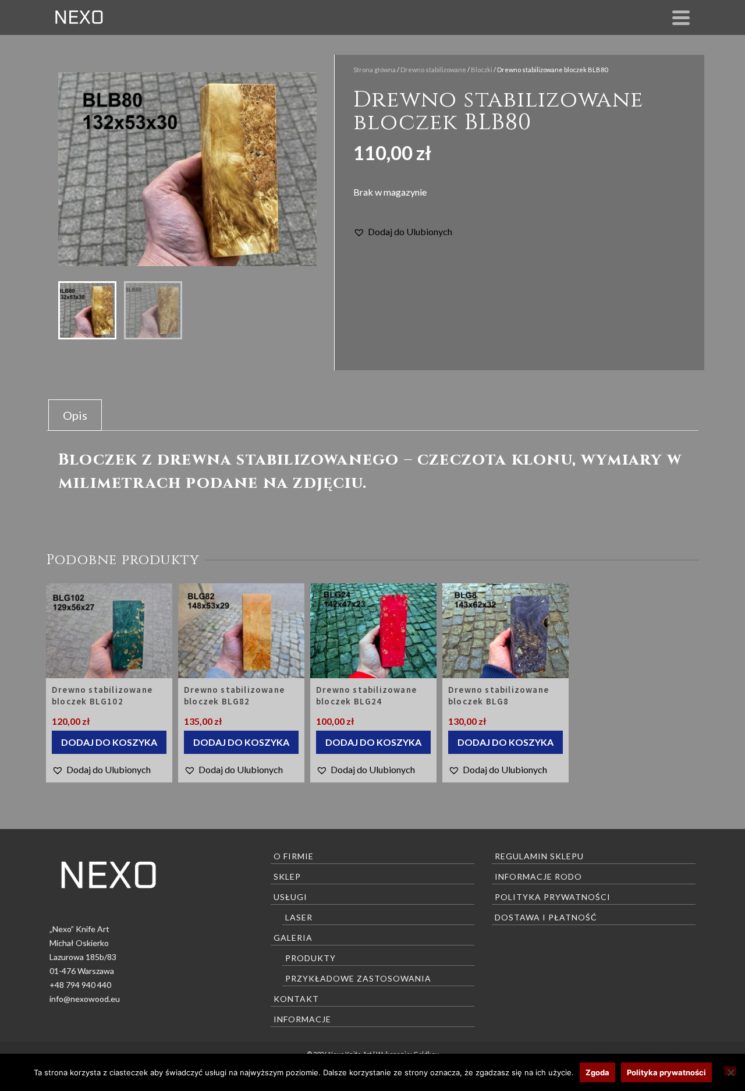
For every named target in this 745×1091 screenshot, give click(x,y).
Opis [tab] (75, 415)
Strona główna (374, 69)
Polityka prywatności (553, 897)
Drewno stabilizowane (433, 69)
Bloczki (481, 69)
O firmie (294, 856)
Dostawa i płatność (546, 917)
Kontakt (296, 999)
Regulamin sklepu (539, 856)
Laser (299, 917)
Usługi (290, 897)
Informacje (302, 1019)
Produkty (310, 958)
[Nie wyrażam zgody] (730, 1071)
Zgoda (597, 1072)
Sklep (287, 876)
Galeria (293, 938)
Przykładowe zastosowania (358, 978)
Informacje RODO (538, 876)
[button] (402, 232)
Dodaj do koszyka (109, 742)
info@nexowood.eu (84, 999)
